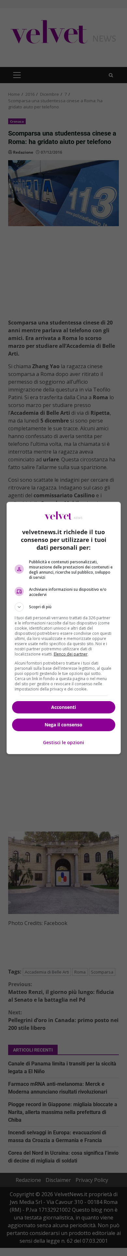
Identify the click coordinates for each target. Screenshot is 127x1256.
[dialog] (64, 628)
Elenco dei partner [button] (71, 654)
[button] (64, 606)
